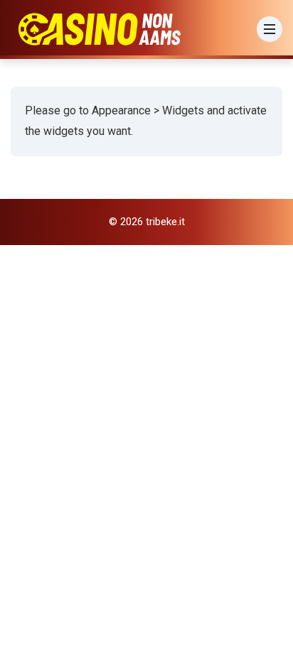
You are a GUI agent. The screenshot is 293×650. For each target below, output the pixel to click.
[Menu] (269, 29)
